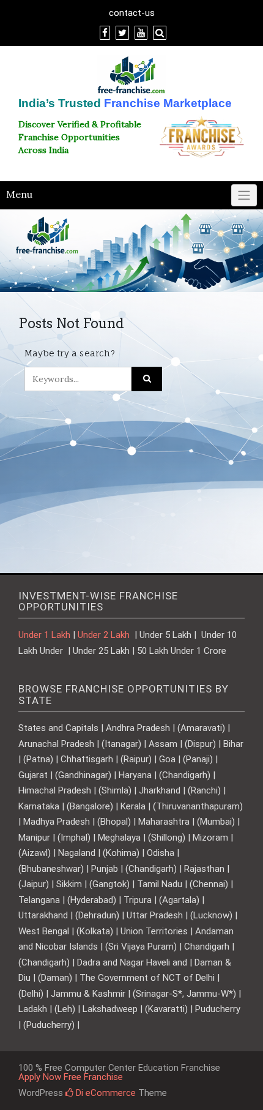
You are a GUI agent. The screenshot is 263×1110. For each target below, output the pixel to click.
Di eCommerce (104, 1092)
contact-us (132, 12)
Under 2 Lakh (105, 634)
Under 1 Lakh (44, 634)
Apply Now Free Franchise (70, 1076)
